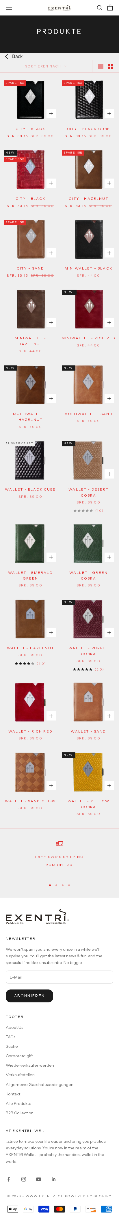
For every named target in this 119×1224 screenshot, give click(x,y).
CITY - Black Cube (88, 129)
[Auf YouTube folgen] (39, 1179)
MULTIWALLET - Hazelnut (30, 417)
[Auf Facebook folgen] (9, 1179)
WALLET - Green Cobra (88, 575)
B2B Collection (20, 1112)
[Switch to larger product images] (100, 66)
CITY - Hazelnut (88, 198)
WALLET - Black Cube (30, 489)
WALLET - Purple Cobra (88, 651)
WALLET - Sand (88, 731)
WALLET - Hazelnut (30, 648)
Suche (12, 1046)
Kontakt (13, 1094)
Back (17, 56)
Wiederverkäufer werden (30, 1065)
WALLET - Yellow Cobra (88, 804)
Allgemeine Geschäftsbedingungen (39, 1084)
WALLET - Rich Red (30, 731)
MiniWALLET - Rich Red (89, 338)
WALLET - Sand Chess (30, 801)
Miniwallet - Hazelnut (31, 341)
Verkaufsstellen (20, 1074)
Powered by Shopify (88, 1196)
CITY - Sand (30, 268)
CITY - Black (31, 129)
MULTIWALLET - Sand (88, 414)
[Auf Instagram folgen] (24, 1179)
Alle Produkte (18, 1103)
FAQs (10, 1036)
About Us (14, 1027)
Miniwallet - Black (88, 268)
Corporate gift (19, 1055)
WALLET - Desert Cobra (88, 492)
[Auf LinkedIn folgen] (54, 1179)
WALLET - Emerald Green (30, 575)
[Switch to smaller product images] (110, 66)
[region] (59, 858)
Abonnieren (29, 995)
